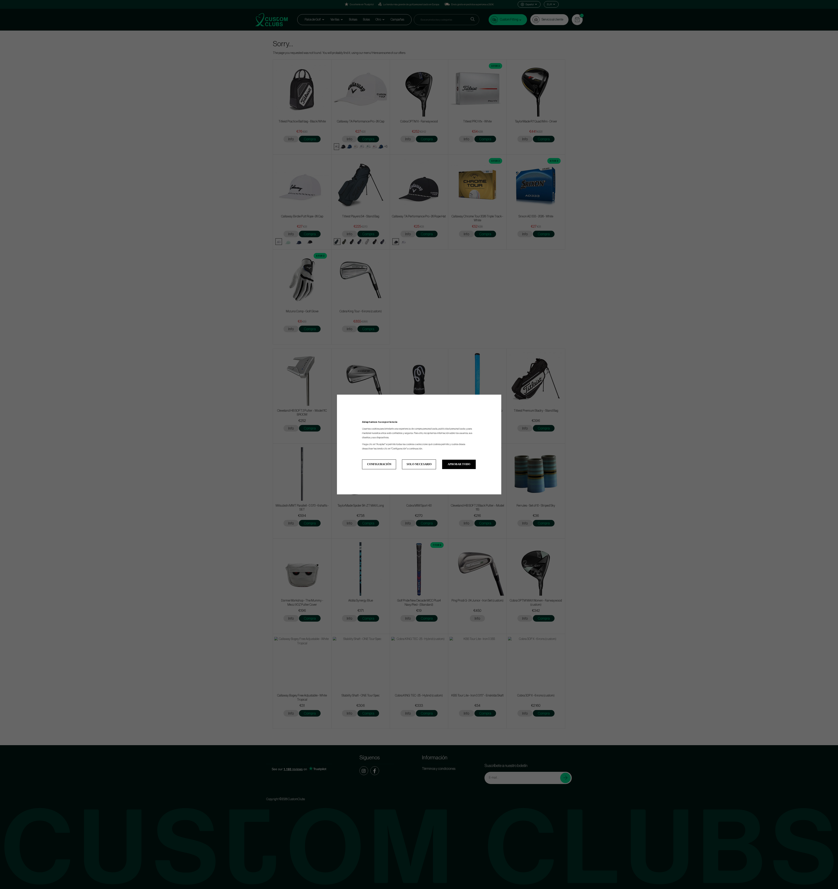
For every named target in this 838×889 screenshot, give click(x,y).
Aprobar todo (459, 464)
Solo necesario (419, 464)
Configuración (379, 464)
